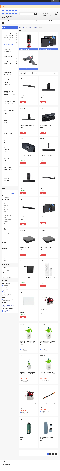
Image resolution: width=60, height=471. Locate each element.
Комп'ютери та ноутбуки (8, 37)
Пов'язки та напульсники (8, 162)
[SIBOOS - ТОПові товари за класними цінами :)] (10, 12)
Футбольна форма (7, 72)
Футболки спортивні (8, 133)
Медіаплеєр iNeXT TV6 (24, 247)
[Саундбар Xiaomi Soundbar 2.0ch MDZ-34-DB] (29, 207)
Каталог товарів (5, 30)
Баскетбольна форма (8, 165)
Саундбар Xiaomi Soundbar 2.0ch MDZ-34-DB (28, 217)
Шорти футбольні (7, 74)
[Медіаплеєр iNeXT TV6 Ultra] (49, 239)
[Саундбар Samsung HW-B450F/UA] (49, 86)
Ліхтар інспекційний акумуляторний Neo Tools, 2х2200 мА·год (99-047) (48, 404)
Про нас (10, 20)
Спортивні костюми (7, 124)
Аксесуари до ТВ (7, 51)
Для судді (5, 120)
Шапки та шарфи (7, 158)
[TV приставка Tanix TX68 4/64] (29, 269)
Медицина (6, 118)
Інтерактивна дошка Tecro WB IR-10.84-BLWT (28, 309)
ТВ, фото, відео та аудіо (34, 27)
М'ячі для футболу (7, 82)
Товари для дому (7, 58)
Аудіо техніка (6, 54)
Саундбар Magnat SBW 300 (45, 125)
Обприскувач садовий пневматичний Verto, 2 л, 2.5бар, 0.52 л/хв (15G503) (47, 373)
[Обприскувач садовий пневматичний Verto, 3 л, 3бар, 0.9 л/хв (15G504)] (29, 364)
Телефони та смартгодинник (9, 33)
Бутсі (5, 65)
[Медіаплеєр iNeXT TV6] (29, 239)
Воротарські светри (7, 96)
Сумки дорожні (6, 176)
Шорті (5, 140)
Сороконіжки (6, 70)
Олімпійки (5, 126)
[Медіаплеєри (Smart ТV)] (48, 41)
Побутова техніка (7, 63)
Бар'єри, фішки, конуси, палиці (9, 101)
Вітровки (5, 144)
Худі (4, 131)
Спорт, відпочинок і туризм (9, 35)
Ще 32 (4, 260)
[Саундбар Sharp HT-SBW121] (29, 177)
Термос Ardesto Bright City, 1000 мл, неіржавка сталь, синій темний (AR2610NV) (47, 437)
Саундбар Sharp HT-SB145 (45, 185)
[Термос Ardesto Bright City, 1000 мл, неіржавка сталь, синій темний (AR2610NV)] (49, 427)
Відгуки (53, 20)
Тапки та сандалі (7, 153)
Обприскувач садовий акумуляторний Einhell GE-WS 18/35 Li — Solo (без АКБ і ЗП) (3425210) (48, 310)
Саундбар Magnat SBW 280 (25, 155)
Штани (5, 142)
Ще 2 (4, 240)
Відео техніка (6, 46)
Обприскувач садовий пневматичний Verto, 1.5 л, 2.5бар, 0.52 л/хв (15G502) (28, 342)
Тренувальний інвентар (8, 103)
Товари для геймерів (8, 39)
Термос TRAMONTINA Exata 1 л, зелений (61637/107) (28, 437)
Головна (5, 20)
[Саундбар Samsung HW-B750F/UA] (29, 117)
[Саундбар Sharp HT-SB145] (49, 177)
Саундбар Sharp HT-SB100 (25, 95)
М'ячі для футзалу (7, 84)
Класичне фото (7, 53)
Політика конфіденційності (43, 469)
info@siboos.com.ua (7, 311)
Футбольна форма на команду (8, 79)
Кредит (38, 20)
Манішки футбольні (7, 113)
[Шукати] (35, 14)
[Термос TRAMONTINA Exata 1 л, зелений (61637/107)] (29, 427)
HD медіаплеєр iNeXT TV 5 (45, 216)
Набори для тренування (8, 105)
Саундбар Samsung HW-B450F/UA (47, 95)
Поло (5, 138)
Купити (23, 102)
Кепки (5, 160)
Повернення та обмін (30, 20)
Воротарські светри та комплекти (8, 92)
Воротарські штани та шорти (9, 94)
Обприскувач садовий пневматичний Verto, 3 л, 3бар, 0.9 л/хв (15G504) (27, 373)
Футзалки (5, 67)
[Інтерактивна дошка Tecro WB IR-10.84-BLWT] (29, 300)
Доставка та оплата (18, 20)
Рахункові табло (7, 185)
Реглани (5, 129)
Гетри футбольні (7, 76)
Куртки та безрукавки (8, 147)
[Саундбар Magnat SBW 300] (49, 117)
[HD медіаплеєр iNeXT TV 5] (49, 207)
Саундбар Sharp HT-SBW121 (26, 185)
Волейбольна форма (8, 169)
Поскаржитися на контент (33, 469)
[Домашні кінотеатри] (28, 41)
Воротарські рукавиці (8, 89)
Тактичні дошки (7, 115)
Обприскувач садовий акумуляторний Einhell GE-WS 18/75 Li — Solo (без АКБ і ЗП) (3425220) (28, 404)
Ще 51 (4, 211)
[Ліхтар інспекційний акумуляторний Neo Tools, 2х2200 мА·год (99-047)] (49, 395)
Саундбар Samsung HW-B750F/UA (27, 125)
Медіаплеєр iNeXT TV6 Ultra (46, 247)
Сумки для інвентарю (8, 173)
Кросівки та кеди (7, 151)
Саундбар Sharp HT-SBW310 (46, 155)
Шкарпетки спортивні (8, 156)
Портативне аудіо (7, 49)
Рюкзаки (5, 182)
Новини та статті (46, 20)
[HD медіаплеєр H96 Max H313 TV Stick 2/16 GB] (49, 269)
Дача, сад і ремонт (7, 42)
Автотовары (6, 61)
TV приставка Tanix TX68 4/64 (26, 277)
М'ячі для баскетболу (8, 167)
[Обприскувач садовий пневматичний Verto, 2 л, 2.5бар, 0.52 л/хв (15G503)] (49, 364)
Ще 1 (4, 225)
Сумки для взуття (7, 178)
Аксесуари (6, 47)
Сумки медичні (6, 180)
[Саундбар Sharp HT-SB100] (29, 86)
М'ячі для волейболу (8, 171)
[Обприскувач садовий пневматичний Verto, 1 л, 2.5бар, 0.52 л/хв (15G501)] (49, 333)
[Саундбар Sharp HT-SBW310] (49, 147)
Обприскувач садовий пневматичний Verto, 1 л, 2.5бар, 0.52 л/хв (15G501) (47, 342)
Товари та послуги (24, 27)
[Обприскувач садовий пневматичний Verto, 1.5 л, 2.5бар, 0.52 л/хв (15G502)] (29, 333)
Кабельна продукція (8, 56)
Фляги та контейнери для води (9, 111)
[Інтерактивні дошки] (28, 60)
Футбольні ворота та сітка (9, 99)
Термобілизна (6, 149)
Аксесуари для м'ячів (8, 86)
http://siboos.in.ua (7, 310)
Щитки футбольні (7, 108)
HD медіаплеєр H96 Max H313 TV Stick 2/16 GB (48, 278)
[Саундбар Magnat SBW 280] (29, 147)
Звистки (5, 122)
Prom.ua (35, 468)
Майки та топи (6, 135)
